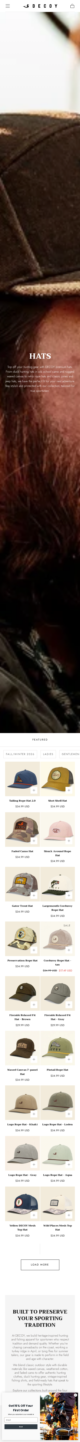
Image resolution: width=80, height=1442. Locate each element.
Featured (40, 740)
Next (21, 1426)
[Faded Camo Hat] (22, 829)
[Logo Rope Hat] (22, 1102)
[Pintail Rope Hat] (57, 1048)
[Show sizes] (34, 790)
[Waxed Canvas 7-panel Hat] (22, 1048)
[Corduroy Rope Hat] (57, 938)
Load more (40, 1265)
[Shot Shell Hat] (57, 779)
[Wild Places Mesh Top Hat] (57, 1204)
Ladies (48, 754)
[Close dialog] (75, 1395)
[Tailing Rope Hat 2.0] (22, 779)
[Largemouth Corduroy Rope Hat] (57, 884)
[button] (7, 6)
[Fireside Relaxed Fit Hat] (22, 993)
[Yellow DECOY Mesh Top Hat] (22, 1204)
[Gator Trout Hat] (22, 884)
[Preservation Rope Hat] (22, 938)
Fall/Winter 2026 (20, 754)
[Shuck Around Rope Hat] (57, 829)
